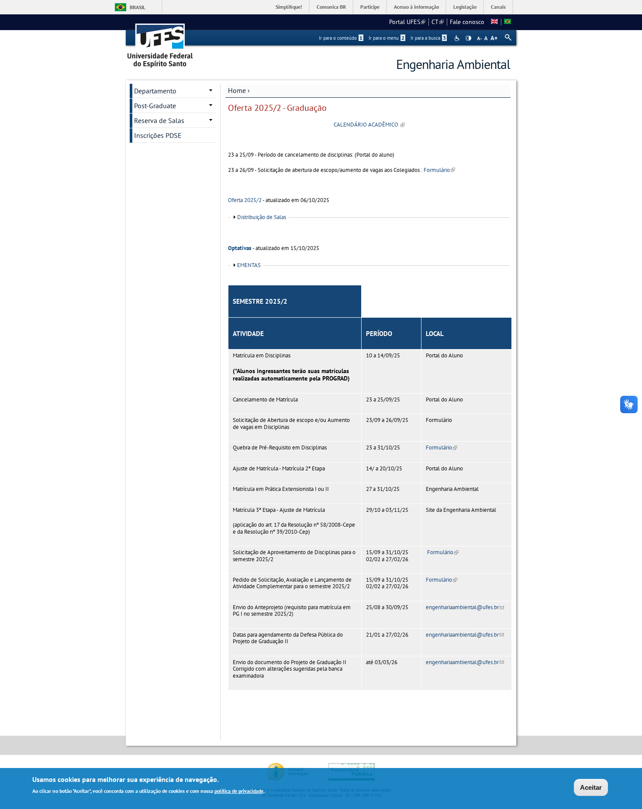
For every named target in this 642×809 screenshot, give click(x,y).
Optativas (239, 248)
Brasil (137, 7)
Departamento (155, 90)
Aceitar (591, 787)
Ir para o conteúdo (340, 38)
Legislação (464, 6)
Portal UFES (407, 22)
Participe (370, 6)
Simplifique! (289, 6)
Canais (498, 6)
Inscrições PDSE (158, 135)
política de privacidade (238, 791)
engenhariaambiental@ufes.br (465, 607)
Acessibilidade (458, 38)
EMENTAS (249, 265)
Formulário (439, 170)
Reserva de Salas (159, 120)
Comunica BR (331, 6)
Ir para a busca (428, 38)
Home (237, 90)
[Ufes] (160, 42)
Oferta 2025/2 (245, 200)
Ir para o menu (386, 38)
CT (437, 22)
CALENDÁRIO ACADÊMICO (369, 124)
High (468, 38)
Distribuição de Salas (261, 217)
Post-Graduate (155, 105)
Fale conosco (467, 22)
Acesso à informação (416, 6)
